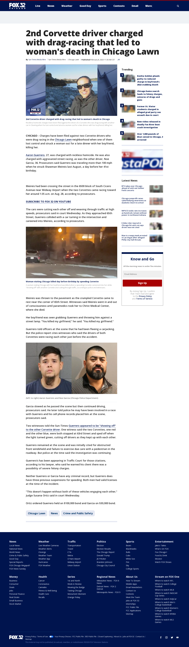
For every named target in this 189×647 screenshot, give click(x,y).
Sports (130, 541)
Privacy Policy (145, 296)
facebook (161, 637)
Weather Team (45, 555)
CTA (69, 552)
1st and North (74, 580)
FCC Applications (133, 610)
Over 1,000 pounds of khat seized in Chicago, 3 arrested (150, 137)
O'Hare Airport (74, 558)
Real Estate (14, 597)
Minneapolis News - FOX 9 (108, 592)
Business (13, 580)
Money (13, 576)
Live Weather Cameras (48, 545)
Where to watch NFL (164, 580)
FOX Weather (44, 565)
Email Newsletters (134, 587)
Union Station (74, 565)
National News (16, 548)
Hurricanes (43, 562)
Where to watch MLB (164, 589)
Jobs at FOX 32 (132, 600)
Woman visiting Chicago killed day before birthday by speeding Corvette (62, 281)
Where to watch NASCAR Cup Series (166, 594)
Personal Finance (17, 594)
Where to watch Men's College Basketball (165, 603)
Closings (42, 552)
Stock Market (15, 604)
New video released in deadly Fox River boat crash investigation (148, 124)
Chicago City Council (106, 565)
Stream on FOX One (167, 576)
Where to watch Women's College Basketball (166, 609)
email (177, 637)
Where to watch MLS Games (164, 620)
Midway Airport (74, 562)
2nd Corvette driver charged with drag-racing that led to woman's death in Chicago (68, 119)
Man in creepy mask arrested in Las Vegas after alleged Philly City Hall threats (134, 237)
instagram (166, 637)
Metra (70, 555)
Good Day (13, 558)
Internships (131, 604)
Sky (127, 565)
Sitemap (129, 614)
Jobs (11, 590)
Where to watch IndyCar (166, 599)
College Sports (132, 568)
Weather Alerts (45, 548)
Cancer (41, 580)
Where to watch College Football (165, 585)
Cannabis (42, 587)
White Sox (130, 558)
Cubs (128, 555)
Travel (70, 548)
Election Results (104, 548)
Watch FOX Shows (163, 562)
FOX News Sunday (17, 568)
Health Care (43, 594)
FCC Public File (132, 607)
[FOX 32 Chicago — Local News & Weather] (18, 6)
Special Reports (16, 562)
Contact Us (131, 590)
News (54, 513)
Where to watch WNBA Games (165, 615)
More (148, 5)
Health (42, 576)
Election (100, 545)
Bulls (128, 552)
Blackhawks (131, 548)
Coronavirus (43, 584)
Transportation (74, 545)
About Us (131, 576)
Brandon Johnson (104, 562)
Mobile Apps (131, 584)
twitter (172, 637)
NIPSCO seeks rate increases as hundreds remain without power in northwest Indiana (134, 213)
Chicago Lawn (73, 59)
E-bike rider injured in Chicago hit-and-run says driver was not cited (133, 225)
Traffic (72, 541)
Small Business (16, 600)
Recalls (41, 597)
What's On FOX (162, 548)
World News (14, 552)
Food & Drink (161, 555)
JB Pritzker (101, 558)
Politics (101, 541)
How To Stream (133, 580)
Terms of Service (144, 298)
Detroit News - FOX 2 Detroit (106, 587)
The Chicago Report (106, 552)
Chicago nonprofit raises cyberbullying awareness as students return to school (134, 200)
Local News (14, 545)
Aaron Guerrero (35, 155)
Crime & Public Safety (19, 555)
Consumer (14, 584)
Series (71, 576)
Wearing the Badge (76, 587)
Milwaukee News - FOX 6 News (108, 581)
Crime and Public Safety (78, 513)
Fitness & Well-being (47, 590)
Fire (127, 562)
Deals (11, 587)
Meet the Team (133, 597)
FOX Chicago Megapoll (19, 565)
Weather (43, 541)
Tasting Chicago (75, 590)
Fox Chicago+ (161, 552)
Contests (130, 594)
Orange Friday (74, 597)
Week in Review (74, 584)
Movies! (158, 558)
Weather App (44, 558)
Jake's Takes (160, 545)
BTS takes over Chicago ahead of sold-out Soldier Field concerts (133, 188)
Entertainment (164, 541)
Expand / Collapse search (178, 6)
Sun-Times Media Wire (57, 59)
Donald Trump (103, 555)
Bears (128, 545)
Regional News (106, 576)
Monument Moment (77, 594)
